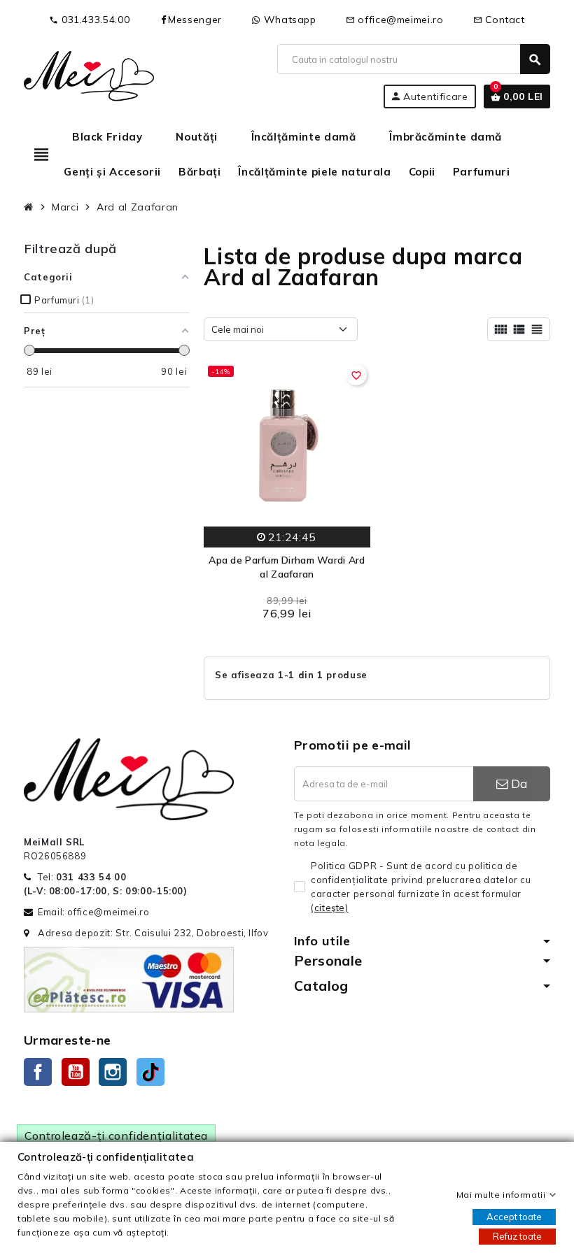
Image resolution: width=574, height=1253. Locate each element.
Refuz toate (517, 1236)
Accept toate (514, 1216)
